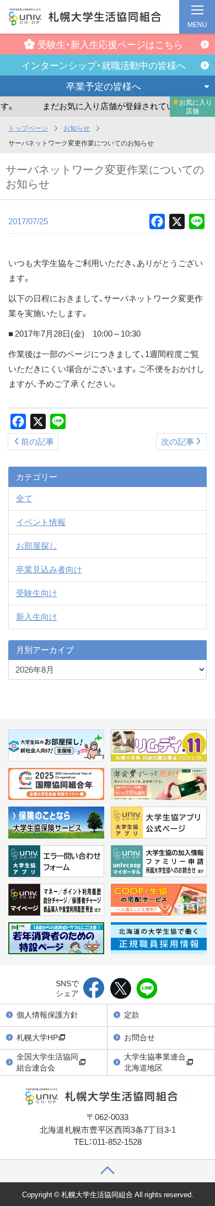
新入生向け (36, 616)
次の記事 (177, 441)
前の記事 (37, 441)
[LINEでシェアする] (147, 989)
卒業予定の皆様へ (103, 86)
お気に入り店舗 (195, 106)
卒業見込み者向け (49, 569)
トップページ (28, 128)
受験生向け (36, 593)
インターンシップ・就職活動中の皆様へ (104, 65)
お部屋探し (36, 545)
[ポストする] (120, 989)
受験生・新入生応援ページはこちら (110, 44)
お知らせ (76, 128)
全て (24, 498)
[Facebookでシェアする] (94, 989)
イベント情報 (41, 522)
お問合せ (139, 1036)
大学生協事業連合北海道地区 (155, 1062)
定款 (131, 1014)
